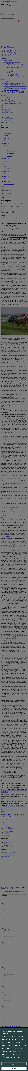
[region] (14, 1049)
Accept (14, 1068)
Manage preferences (14, 1063)
